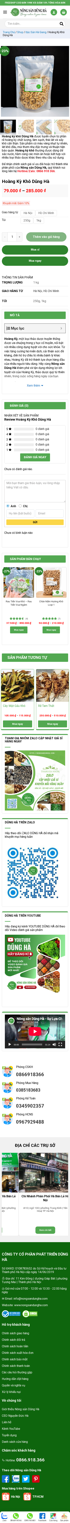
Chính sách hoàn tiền (15, 1346)
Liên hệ (6, 1422)
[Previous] (5, 81)
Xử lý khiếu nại (11, 1392)
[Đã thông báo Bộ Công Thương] (11, 1313)
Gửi (35, 522)
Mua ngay (19, 630)
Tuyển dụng (9, 1435)
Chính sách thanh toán (16, 1366)
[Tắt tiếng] (54, 1044)
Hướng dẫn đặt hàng (15, 1379)
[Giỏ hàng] (63, 12)
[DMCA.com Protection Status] (30, 1314)
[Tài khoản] (54, 12)
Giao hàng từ (9, 212)
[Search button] (61, 24)
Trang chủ (9, 32)
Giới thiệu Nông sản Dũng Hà (20, 1409)
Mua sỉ (35, 249)
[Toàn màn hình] (60, 1044)
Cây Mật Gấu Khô (14, 706)
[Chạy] (10, 1044)
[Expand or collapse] (61, 328)
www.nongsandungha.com (31, 1305)
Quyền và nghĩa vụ (13, 1385)
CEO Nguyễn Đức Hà (15, 1415)
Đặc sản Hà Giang (36, 32)
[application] (35, 1031)
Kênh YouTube (11, 1428)
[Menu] (5, 12)
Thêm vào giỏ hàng (46, 237)
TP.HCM (37, 1496)
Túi (4, 220)
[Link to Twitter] (26, 1479)
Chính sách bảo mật (14, 1359)
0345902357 (30, 1106)
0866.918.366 (30, 1460)
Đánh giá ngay (35, 457)
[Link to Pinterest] (36, 1479)
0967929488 (30, 1122)
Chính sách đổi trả (13, 1340)
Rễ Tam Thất (46, 706)
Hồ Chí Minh (51, 291)
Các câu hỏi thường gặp (17, 1372)
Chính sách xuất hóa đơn (17, 1353)
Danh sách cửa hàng (15, 1442)
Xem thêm (33, 385)
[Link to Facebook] (6, 1479)
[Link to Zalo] (16, 1479)
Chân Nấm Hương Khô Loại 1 (51, 603)
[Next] (64, 81)
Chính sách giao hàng (15, 1333)
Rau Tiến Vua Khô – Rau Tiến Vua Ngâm (19, 603)
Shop (20, 32)
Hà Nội (37, 291)
